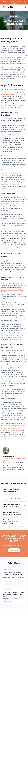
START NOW (14, 550)
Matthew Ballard (8, 456)
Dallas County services (11, 439)
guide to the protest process (14, 357)
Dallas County (14, 16)
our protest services (14, 417)
